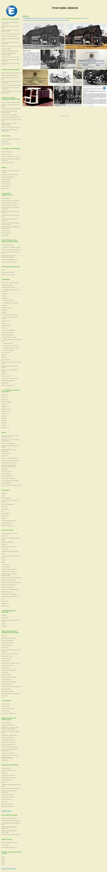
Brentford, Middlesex (7, 542)
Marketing (4, 469)
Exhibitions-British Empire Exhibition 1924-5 (9, 54)
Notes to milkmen (7, 471)
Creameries (6, 279)
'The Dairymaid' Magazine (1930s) (11, 102)
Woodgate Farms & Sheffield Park (11, 693)
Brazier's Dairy (6, 704)
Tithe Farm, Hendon (7, 758)
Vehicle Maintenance (7, 525)
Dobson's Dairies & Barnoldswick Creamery (11, 650)
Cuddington (5, 298)
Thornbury (5, 601)
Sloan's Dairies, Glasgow (9, 682)
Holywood (4, 310)
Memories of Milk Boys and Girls (11, 156)
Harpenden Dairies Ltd (8, 708)
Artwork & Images (7, 152)
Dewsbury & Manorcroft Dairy (10, 551)
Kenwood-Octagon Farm (8, 744)
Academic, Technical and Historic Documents (11, 159)
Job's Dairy (5, 672)
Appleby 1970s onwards (8, 287)
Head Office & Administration (7, 194)
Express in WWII (6, 48)
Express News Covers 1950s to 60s (11, 73)
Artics (3, 496)
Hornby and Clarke (7, 665)
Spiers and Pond (6, 799)
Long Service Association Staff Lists (10, 252)
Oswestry (4, 355)
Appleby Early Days (7, 285)
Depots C (4, 404)
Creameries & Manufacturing (10, 174)
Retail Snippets (6, 483)
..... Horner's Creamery (8, 300)
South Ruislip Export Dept (9, 205)
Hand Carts (5, 507)
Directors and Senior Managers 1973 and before (10, 223)
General (4, 493)
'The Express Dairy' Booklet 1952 (11, 109)
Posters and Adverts (7, 476)
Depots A (4, 397)
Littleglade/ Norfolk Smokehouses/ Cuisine (11, 785)
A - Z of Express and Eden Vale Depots (10, 391)
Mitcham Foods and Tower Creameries (9, 791)
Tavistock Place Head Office (9, 203)
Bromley (4, 544)
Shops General (6, 453)
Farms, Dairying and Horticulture (9, 719)
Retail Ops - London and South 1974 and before (10, 436)
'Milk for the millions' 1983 (9, 36)
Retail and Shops (6, 179)
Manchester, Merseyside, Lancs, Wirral (10, 620)
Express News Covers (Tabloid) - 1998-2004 (11, 88)
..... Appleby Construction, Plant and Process (11, 290)
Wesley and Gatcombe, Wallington (11, 686)
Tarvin (3, 599)
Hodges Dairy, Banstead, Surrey (11, 663)
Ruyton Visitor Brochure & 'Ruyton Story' (11, 362)
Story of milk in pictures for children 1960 (9, 111)
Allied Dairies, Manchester (9, 638)
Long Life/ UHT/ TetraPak (9, 569)
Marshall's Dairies (7, 675)
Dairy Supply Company (8, 775)
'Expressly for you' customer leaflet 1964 (11, 120)
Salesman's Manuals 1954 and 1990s (10, 446)
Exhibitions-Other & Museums (10, 57)
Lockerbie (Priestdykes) (8, 330)
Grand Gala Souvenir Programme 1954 (11, 823)
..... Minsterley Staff (7, 343)
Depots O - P (5, 418)
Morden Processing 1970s (9, 580)
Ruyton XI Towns (6, 360)
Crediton (4, 296)
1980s (3, 864)
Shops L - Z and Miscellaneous (10, 458)
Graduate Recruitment (8, 245)
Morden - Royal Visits (8, 587)
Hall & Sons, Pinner (7, 656)
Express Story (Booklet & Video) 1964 (11, 27)
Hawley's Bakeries (7, 780)
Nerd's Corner (7, 839)
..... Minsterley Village (8, 350)
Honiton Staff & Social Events (10, 314)
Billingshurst (5, 293)
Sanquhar (4, 374)
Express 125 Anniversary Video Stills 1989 (10, 43)
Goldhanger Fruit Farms (8, 740)
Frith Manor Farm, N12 (8, 737)
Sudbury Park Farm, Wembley (10, 755)
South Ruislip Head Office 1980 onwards (10, 212)
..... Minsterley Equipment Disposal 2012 (11, 340)
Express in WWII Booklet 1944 (10, 51)
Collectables (5, 141)
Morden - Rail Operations (9, 585)
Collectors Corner (6, 144)
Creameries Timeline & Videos (10, 283)
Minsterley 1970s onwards (9, 337)
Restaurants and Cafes (8, 797)
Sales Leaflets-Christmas (8, 478)
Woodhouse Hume (7, 804)
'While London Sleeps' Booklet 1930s (10, 105)
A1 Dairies (4, 636)
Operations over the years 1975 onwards (10, 64)
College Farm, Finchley (8, 725)
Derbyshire (5, 618)
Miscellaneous (6, 186)
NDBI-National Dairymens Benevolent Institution (9, 256)
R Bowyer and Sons (7, 645)
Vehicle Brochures (7, 523)
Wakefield (4, 603)
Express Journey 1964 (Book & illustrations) (10, 23)
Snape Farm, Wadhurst (8, 753)
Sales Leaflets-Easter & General (10, 481)
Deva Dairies (5, 647)
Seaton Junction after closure (10, 378)
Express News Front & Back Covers (11, 853)
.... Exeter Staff (6, 564)
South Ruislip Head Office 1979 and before (10, 208)
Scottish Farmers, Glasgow (9, 594)
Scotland (4, 624)
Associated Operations (10, 765)
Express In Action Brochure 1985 (11, 127)
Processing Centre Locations (10, 533)
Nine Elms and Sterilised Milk (10, 589)
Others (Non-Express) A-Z (9, 713)
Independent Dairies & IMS (9, 670)
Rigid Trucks (5, 516)
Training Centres (6, 233)
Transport (5, 490)
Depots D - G (5, 406)
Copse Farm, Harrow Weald (9, 735)
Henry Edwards (6, 661)
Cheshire (4, 615)
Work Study (5, 235)
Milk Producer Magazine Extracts (11, 834)
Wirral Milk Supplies (7, 691)
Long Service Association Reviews (11, 249)
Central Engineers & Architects (10, 200)
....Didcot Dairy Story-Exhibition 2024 (11, 556)
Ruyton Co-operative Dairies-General (10, 366)
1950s (3, 857)
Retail (4, 432)
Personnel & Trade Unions (9, 262)
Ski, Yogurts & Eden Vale (9, 463)
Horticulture (5, 760)
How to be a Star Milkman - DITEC (11, 485)
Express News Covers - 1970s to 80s (10, 78)
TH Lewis (4, 801)
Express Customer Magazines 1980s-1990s (10, 130)
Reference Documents (8, 163)
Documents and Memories (11, 149)
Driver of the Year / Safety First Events (10, 501)
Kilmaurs (4, 323)
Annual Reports (6, 198)
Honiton (4, 312)
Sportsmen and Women (8, 274)
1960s (3, 859)
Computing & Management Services (9, 219)
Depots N (4, 416)
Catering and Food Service (9, 770)
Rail (3, 511)
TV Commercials (6, 184)
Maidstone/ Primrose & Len (9, 571)
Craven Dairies (6, 706)
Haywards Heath (6, 307)
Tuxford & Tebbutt (7, 684)
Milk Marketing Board (9, 815)
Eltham (4, 560)
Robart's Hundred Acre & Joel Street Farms (10, 750)
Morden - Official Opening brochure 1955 (9, 574)
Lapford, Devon (6, 325)
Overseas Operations (7, 794)
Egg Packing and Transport (9, 777)
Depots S (4, 423)
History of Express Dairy (10, 19)
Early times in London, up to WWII (11, 46)
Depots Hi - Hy (6, 411)
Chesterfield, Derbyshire (8, 547)
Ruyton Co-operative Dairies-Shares (10, 370)
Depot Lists (5, 395)
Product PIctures (6, 474)
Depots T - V (5, 425)
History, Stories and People (9, 818)
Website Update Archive (9, 869)
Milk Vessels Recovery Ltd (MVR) (11, 788)
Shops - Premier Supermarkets (10, 460)
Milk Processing (7, 530)
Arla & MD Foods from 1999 (9, 842)
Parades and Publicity (8, 272)
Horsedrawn (5, 509)
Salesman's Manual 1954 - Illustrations (9, 450)
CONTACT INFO (6, 811)
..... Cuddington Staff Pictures (10, 303)
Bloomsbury (5, 399)
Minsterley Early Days (8, 335)
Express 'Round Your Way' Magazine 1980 (9, 124)
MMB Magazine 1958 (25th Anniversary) (9, 827)
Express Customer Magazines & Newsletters (11, 98)
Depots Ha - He (6, 409)
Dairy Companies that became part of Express (10, 632)
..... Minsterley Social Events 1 (10, 346)
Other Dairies (5, 188)
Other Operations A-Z (8, 806)
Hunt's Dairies (6, 668)
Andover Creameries (7, 640)
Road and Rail (5, 181)
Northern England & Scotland (9, 611)
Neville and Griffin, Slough (9, 677)
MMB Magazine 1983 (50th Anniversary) (9, 831)
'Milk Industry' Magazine (8, 847)
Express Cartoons (6, 154)
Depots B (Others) (7, 402)
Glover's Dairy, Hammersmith (10, 654)
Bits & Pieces (5, 845)
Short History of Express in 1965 (11, 34)
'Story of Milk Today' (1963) (9, 115)
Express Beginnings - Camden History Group (10, 30)
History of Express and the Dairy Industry (11, 171)
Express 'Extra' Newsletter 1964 (10, 75)
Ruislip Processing (7, 592)
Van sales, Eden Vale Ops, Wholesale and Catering (9, 466)
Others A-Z (5, 696)
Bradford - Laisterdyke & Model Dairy (10, 538)
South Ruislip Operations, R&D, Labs (10, 216)
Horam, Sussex (6, 321)
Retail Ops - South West (8, 443)
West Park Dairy (6, 689)
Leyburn (4, 328)
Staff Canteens (6, 230)
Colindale (4, 773)
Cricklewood (5, 549)
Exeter (3, 562)
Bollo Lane (5, 536)
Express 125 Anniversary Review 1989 (11, 39)
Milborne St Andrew (7, 332)
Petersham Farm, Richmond (9, 747)
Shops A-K (5, 456)
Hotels (3, 782)
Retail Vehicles (6, 514)
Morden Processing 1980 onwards (11, 582)
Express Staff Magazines (11, 70)
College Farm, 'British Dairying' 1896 (10, 732)
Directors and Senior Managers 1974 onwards (10, 227)
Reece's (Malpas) (6, 679)
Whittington (5, 383)
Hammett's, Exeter (7, 658)
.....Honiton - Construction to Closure (10, 317)
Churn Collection (6, 498)
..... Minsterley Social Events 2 (10, 348)
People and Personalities (11, 267)
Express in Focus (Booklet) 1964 (11, 117)
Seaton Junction (6, 376)
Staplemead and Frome (8, 381)
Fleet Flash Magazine (8, 504)
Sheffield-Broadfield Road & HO (11, 596)
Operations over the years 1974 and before (10, 60)
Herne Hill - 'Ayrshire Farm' (9, 742)
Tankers (4, 518)
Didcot (3, 554)
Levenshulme (5, 567)
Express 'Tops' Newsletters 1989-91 (11, 85)
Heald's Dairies (6, 711)
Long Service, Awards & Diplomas (11, 247)
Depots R (4, 421)
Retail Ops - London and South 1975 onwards (10, 440)
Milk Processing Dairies (8, 177)
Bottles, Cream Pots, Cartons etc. (11, 139)
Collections (6, 136)
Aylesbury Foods (6, 768)
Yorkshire (4, 626)
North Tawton (5, 353)
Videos (4, 167)
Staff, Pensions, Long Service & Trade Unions (10, 241)
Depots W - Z (5, 428)
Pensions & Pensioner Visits (9, 259)
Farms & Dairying (6, 723)
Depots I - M (5, 414)
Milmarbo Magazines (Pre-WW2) (11, 821)
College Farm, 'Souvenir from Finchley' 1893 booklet (10, 728)
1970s (3, 861)
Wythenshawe (6, 606)
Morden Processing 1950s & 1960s (11, 578)
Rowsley (4, 357)
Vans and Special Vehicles (9, 521)
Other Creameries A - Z (8, 385)
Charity (4, 270)
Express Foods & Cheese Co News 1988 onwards (11, 92)
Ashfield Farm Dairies (8, 643)
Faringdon (4, 305)
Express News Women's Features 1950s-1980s (11, 82)
